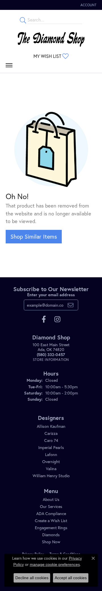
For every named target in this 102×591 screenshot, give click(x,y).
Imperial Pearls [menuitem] (51, 447)
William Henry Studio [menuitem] (51, 475)
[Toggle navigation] (9, 66)
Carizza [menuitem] (51, 433)
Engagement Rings (51, 527)
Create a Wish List (51, 520)
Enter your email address (51, 294)
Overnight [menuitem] (51, 461)
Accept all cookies (71, 577)
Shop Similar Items (33, 236)
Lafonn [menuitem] (51, 454)
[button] (87, 5)
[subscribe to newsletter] (70, 305)
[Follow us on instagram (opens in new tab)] (57, 319)
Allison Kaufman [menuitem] (51, 426)
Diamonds (51, 534)
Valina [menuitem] (51, 468)
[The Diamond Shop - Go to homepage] (51, 38)
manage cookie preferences (55, 564)
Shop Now (51, 541)
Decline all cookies (31, 577)
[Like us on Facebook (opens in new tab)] (44, 319)
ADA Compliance (51, 513)
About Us (51, 499)
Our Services (51, 506)
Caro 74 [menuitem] (51, 440)
